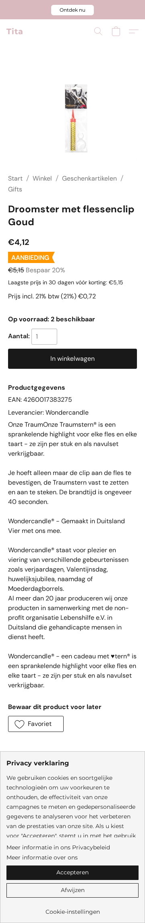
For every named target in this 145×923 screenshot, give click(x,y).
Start (15, 178)
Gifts (15, 189)
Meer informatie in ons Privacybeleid (58, 847)
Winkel (42, 178)
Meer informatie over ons (42, 857)
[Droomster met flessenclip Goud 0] (72, 118)
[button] (72, 10)
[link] (72, 909)
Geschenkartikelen (89, 178)
